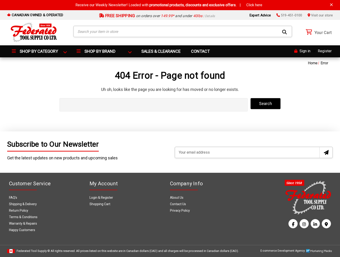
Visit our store (321, 15)
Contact (200, 51)
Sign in (304, 51)
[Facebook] (293, 223)
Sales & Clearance (161, 51)
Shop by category (38, 51)
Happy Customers (22, 230)
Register (325, 51)
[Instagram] (304, 223)
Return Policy (18, 210)
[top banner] (331, 4)
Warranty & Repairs (23, 223)
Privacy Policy (180, 210)
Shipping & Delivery (23, 204)
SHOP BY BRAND (99, 51)
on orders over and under (159, 16)
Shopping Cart (100, 204)
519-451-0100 (291, 15)
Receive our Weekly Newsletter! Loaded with (168, 5)
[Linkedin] (315, 223)
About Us (176, 197)
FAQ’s (13, 197)
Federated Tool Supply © (33, 251)
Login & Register (101, 197)
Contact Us (178, 204)
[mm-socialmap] (326, 223)
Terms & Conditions (23, 217)
